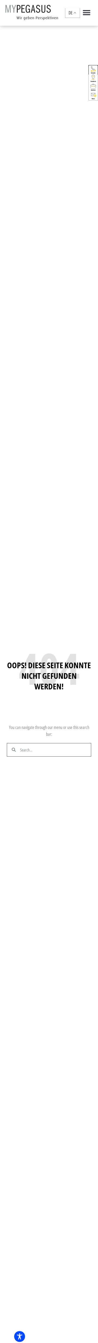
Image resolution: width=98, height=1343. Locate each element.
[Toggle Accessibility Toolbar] (20, 1336)
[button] (86, 12)
